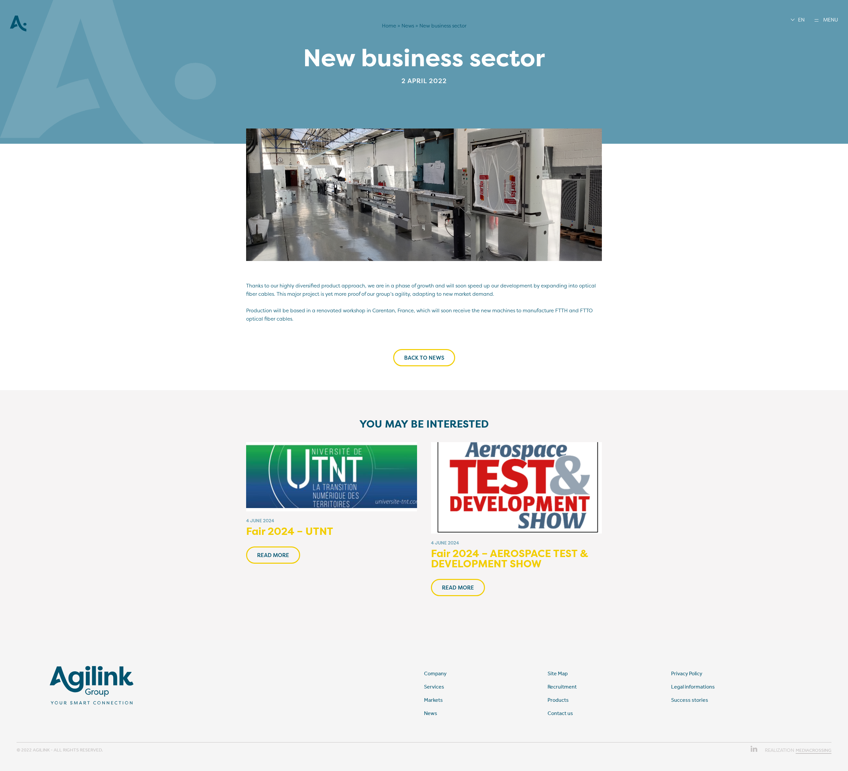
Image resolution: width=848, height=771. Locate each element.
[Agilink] (18, 30)
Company (435, 673)
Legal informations (693, 687)
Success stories (689, 700)
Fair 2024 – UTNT (289, 531)
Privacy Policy (686, 673)
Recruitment (562, 687)
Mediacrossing (813, 750)
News (407, 25)
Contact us (560, 713)
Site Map (558, 673)
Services (434, 687)
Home (389, 25)
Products (558, 700)
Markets (433, 700)
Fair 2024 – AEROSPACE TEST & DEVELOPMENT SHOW (509, 558)
